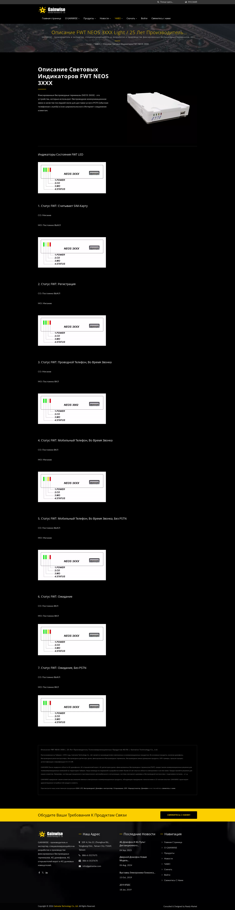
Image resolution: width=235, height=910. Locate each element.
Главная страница (51, 18)
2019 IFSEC (125, 884)
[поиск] (158, 2)
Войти (144, 18)
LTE (81, 788)
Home (89, 44)
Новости (104, 18)
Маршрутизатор (134, 788)
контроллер (108, 788)
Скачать (131, 18)
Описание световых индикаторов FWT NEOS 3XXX (126, 44)
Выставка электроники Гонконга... (137, 872)
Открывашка (118, 788)
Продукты (89, 18)
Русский (192, 2)
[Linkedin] (47, 872)
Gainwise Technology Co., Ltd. (66, 906)
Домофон (99, 788)
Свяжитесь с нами (161, 18)
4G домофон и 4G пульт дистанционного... (132, 844)
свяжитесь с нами (168, 788)
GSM (77, 788)
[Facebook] (39, 872)
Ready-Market (191, 907)
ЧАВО (118, 18)
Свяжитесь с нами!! (178, 815)
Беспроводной (89, 788)
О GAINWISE (71, 18)
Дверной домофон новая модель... (133, 858)
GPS (125, 788)
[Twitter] (43, 872)
